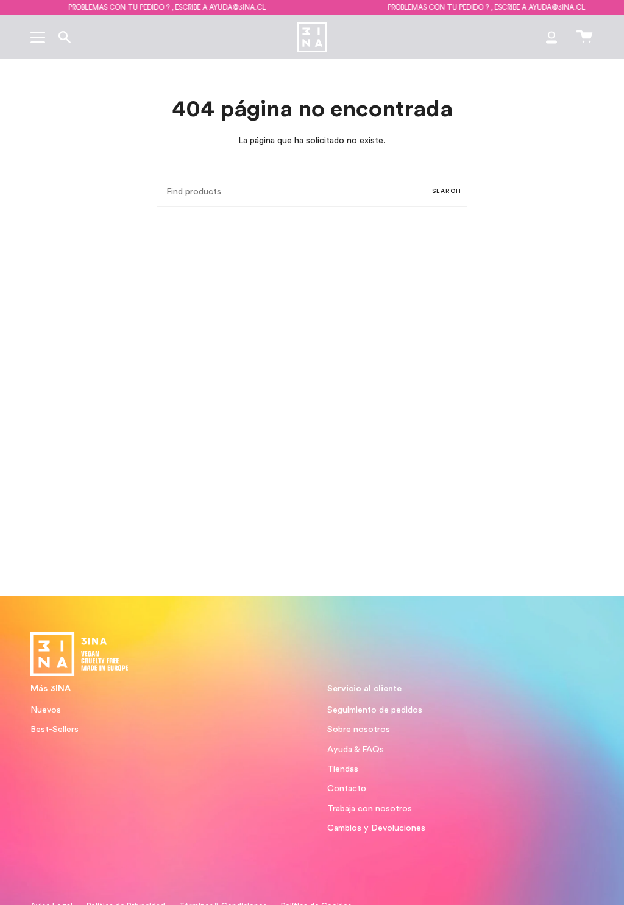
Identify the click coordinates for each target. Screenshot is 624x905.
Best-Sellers (54, 729)
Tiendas (342, 768)
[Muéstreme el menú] (39, 37)
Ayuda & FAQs (355, 749)
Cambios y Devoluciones (376, 828)
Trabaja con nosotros (369, 808)
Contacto (346, 788)
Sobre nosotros (358, 729)
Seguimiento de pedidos (374, 709)
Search (446, 191)
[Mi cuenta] (551, 37)
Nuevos (45, 709)
